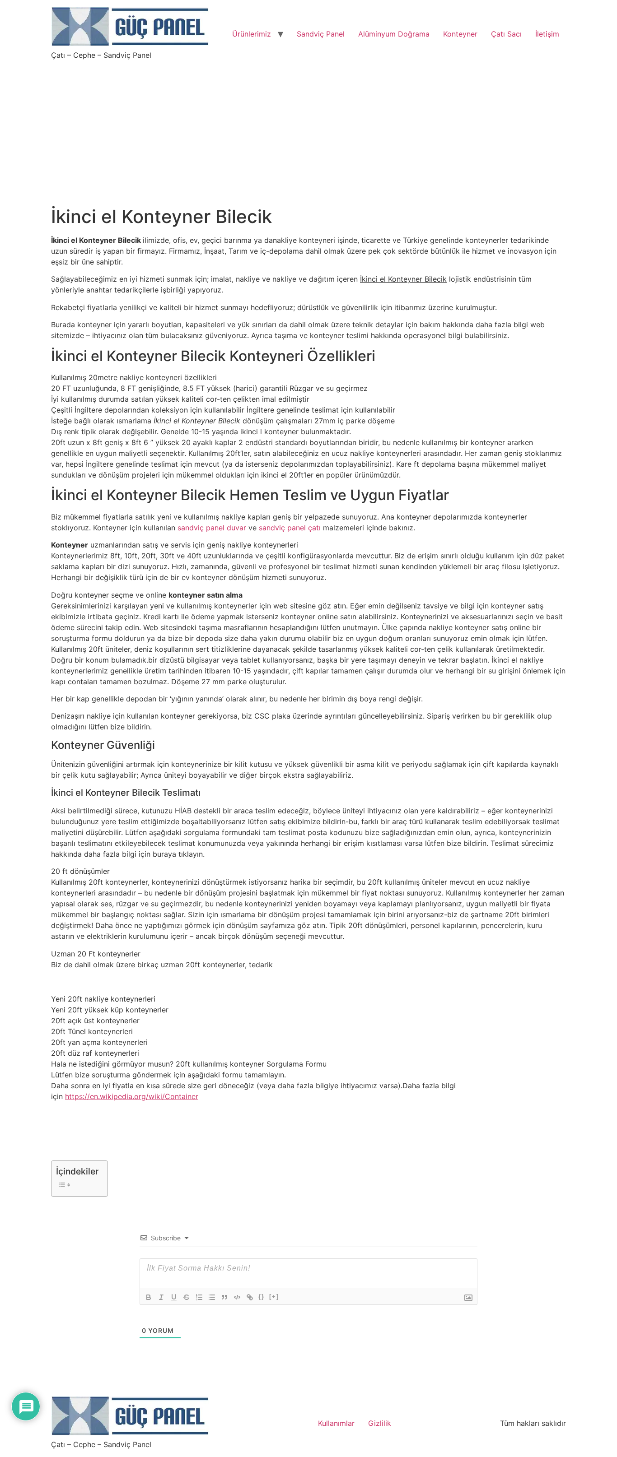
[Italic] (161, 1297)
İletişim (547, 33)
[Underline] (174, 1297)
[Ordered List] (199, 1297)
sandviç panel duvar (212, 527)
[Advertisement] (308, 127)
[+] (274, 1296)
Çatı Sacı (506, 33)
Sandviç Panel (321, 33)
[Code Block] (237, 1297)
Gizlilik (379, 1423)
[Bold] (148, 1297)
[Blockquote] (224, 1297)
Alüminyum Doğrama (394, 33)
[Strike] (186, 1297)
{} (261, 1296)
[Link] (249, 1297)
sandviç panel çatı (290, 527)
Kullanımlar (336, 1423)
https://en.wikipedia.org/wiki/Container (131, 1096)
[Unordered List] (212, 1297)
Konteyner (460, 33)
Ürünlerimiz (251, 33)
